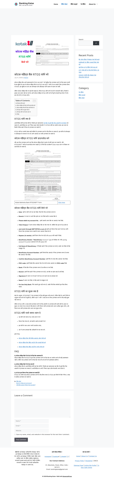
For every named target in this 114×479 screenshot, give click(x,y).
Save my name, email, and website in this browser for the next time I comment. (43, 434)
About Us (92, 4)
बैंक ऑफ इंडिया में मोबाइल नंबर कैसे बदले (89, 59)
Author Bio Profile (90, 465)
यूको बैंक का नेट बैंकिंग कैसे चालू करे (88, 67)
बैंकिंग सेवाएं (64, 4)
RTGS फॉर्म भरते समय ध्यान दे (24, 112)
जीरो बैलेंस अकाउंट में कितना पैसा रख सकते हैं (25, 385)
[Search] (96, 43)
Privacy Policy (79, 461)
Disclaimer (88, 461)
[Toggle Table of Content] (33, 100)
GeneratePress (67, 476)
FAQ (18, 114)
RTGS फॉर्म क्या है (20, 103)
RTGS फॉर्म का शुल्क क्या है (23, 110)
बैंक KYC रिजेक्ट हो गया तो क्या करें (24, 383)
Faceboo (55, 456)
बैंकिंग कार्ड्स (74, 4)
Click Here (61, 202)
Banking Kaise (26, 3)
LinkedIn (63, 456)
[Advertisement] (57, 21)
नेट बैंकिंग (83, 4)
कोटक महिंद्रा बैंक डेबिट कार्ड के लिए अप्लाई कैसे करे (32, 342)
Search (81, 39)
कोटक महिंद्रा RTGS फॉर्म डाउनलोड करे (26, 105)
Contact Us (93, 456)
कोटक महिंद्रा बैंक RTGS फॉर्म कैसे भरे (25, 107)
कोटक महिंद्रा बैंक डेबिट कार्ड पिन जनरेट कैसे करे (31, 347)
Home (56, 4)
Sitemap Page (78, 465)
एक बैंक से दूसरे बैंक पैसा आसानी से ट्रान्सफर (54, 123)
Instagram (48, 456)
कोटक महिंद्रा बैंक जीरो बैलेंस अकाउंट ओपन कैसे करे (32, 338)
